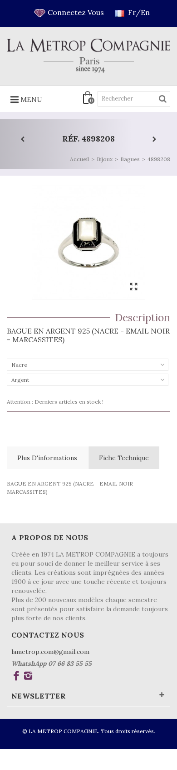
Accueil (79, 159)
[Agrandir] (133, 287)
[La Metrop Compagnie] (88, 55)
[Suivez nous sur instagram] (28, 677)
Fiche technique (124, 458)
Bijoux (105, 159)
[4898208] (88, 242)
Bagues (130, 159)
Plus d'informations (47, 458)
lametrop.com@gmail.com (50, 652)
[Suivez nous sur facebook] (16, 677)
